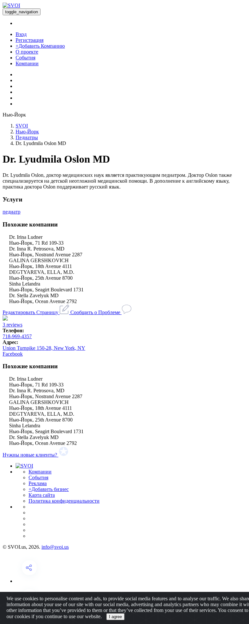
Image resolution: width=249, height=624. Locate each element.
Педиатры (27, 137)
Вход (21, 34)
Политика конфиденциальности (64, 501)
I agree (115, 616)
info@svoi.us (55, 547)
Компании (27, 63)
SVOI (22, 125)
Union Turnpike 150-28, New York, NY (44, 348)
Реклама (38, 483)
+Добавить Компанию (40, 46)
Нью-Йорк (27, 131)
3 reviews (12, 324)
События (25, 57)
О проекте (27, 52)
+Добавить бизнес (49, 489)
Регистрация (29, 40)
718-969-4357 (17, 336)
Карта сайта (42, 495)
